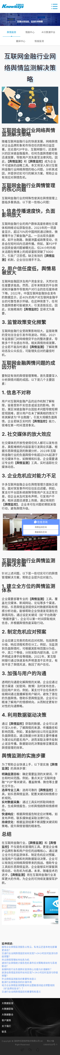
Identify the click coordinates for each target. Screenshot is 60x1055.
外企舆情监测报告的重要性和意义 (19, 978)
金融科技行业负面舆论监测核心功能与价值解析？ (27, 969)
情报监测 (39, 41)
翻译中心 (20, 41)
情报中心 (30, 32)
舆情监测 (11, 32)
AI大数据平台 (48, 32)
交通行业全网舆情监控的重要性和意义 (21, 991)
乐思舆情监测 (13, 451)
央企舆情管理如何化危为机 (15, 959)
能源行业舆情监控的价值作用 (17, 982)
